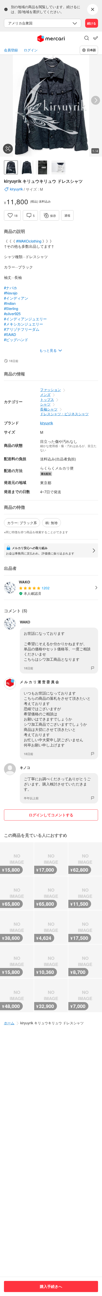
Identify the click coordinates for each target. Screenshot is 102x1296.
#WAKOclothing (28, 241)
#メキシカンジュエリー (23, 324)
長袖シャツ (48, 409)
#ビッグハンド (16, 339)
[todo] (96, 38)
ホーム (9, 1022)
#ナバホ (10, 287)
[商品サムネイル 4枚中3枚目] (43, 167)
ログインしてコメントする (51, 815)
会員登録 (11, 50)
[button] (86, 38)
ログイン (31, 50)
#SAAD (10, 334)
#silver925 (12, 313)
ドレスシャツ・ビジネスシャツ (64, 413)
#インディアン (16, 298)
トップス (47, 399)
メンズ (45, 394)
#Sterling (11, 308)
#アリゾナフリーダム (21, 329)
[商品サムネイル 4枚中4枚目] (58, 167)
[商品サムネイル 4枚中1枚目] (11, 167)
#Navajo (10, 292)
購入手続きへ (51, 1286)
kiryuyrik (46, 423)
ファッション (50, 389)
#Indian (10, 303)
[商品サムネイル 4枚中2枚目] (27, 167)
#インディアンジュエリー (25, 318)
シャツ (45, 404)
